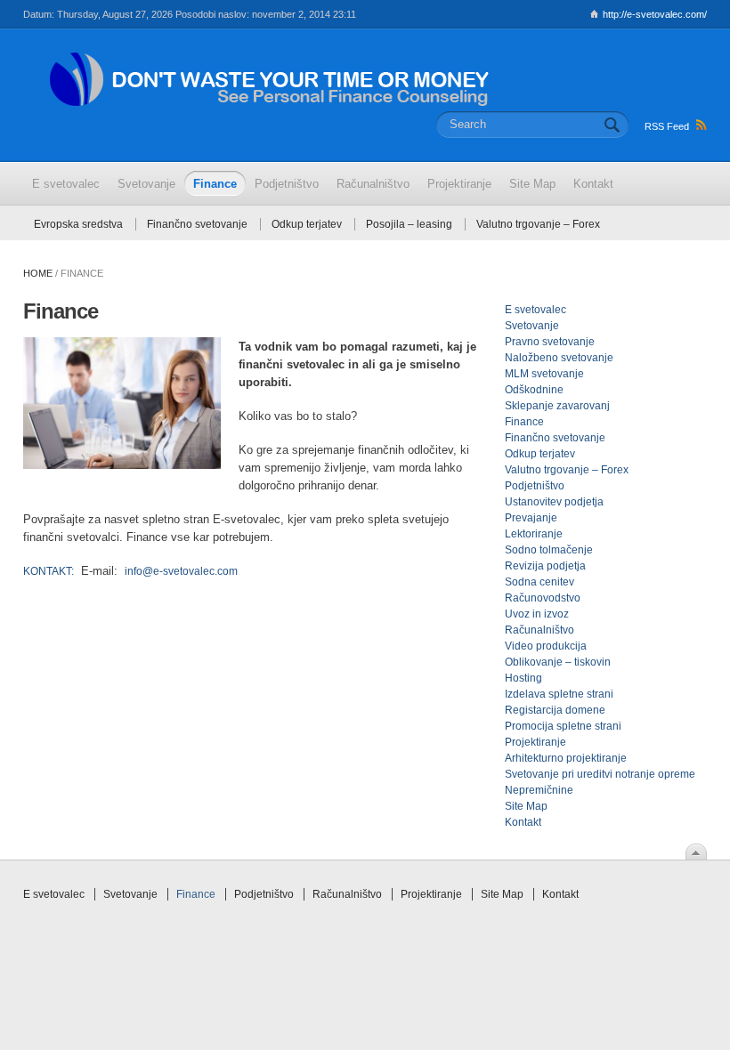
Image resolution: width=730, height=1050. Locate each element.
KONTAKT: (48, 571)
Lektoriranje (534, 534)
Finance (524, 422)
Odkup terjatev (307, 224)
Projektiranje (535, 742)
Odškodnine (534, 390)
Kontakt (523, 822)
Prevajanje (531, 518)
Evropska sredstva (78, 224)
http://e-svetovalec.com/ (655, 14)
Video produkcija (546, 646)
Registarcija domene (555, 710)
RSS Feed (667, 126)
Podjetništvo (534, 486)
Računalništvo (539, 630)
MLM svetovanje (544, 374)
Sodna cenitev (539, 582)
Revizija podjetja (545, 566)
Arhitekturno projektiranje (566, 758)
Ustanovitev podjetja (554, 502)
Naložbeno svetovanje (559, 357)
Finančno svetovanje (197, 224)
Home (38, 273)
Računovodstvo (542, 598)
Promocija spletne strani (563, 726)
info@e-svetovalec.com (181, 571)
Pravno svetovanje (550, 341)
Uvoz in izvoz (537, 614)
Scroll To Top (696, 852)
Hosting (523, 678)
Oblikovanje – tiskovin (558, 662)
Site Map (526, 806)
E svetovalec (535, 309)
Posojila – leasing (409, 224)
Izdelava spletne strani (559, 694)
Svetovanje (532, 325)
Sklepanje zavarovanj (557, 406)
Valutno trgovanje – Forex (538, 224)
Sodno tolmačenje (549, 550)
